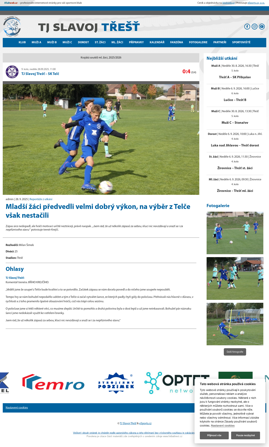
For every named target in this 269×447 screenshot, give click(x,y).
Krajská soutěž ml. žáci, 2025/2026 (101, 57)
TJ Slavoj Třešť (128, 423)
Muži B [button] (52, 42)
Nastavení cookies (17, 407)
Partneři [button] (219, 42)
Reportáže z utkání (41, 199)
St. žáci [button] (100, 42)
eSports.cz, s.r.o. (256, 3)
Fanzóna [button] (176, 42)
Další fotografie (235, 352)
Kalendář (157, 42)
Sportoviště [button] (241, 42)
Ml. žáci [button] (117, 42)
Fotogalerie (198, 42)
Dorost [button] (83, 42)
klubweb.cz (229, 3)
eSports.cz (145, 423)
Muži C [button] (67, 42)
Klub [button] (22, 42)
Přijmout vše (214, 435)
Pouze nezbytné (245, 435)
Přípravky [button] (136, 42)
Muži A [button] (36, 42)
